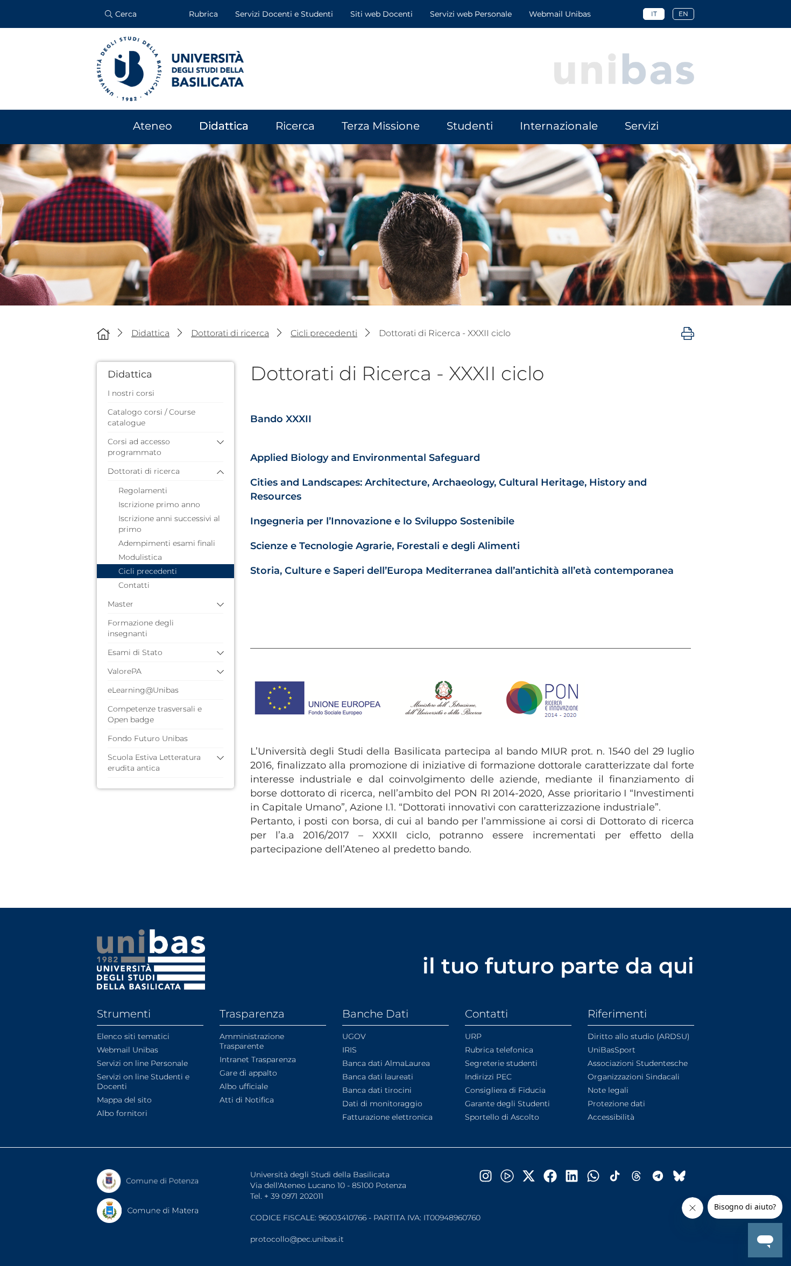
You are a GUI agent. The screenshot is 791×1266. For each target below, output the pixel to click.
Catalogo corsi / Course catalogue (151, 417)
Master (120, 604)
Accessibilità (611, 1117)
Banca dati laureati (377, 1077)
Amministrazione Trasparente (252, 1041)
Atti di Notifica (247, 1100)
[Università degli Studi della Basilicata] (170, 69)
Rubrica (203, 14)
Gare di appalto (248, 1073)
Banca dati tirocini (377, 1090)
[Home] (103, 333)
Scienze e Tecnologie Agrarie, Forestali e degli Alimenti (385, 546)
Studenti (470, 125)
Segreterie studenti (501, 1063)
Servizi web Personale (471, 14)
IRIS (349, 1050)
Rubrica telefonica (499, 1050)
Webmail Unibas (560, 14)
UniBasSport (611, 1050)
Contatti (134, 585)
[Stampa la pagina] (687, 333)
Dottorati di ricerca (144, 471)
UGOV (354, 1036)
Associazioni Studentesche (638, 1063)
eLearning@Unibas (143, 690)
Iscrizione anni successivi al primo (169, 524)
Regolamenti (142, 490)
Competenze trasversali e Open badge (155, 714)
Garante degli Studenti (507, 1103)
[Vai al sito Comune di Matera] (148, 1210)
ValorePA (125, 671)
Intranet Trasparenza (258, 1059)
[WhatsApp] (597, 1176)
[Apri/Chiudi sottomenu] (217, 441)
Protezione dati (616, 1103)
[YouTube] (511, 1176)
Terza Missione (381, 125)
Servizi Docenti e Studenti (284, 14)
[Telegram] (662, 1176)
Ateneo (152, 125)
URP (473, 1036)
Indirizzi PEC (488, 1077)
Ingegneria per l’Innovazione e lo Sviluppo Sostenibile (382, 521)
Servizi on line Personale (142, 1063)
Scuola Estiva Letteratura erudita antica (154, 762)
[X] (532, 1176)
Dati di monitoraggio (382, 1103)
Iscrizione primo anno (159, 504)
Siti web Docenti (381, 14)
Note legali (608, 1090)
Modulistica (140, 557)
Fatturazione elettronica (387, 1117)
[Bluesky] (683, 1176)
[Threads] (640, 1176)
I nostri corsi (131, 393)
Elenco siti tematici (133, 1036)
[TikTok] (619, 1176)
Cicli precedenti (147, 571)
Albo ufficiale (244, 1086)
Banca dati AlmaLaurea (386, 1063)
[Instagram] (489, 1176)
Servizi (642, 125)
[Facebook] (554, 1176)
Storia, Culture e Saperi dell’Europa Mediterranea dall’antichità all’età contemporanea (462, 571)
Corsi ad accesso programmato (139, 447)
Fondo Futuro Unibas (148, 738)
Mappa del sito (124, 1100)
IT (654, 14)
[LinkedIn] (576, 1176)
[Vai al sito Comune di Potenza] (148, 1181)
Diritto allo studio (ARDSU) (639, 1036)
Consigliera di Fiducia (505, 1090)
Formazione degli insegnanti (141, 628)
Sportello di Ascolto (502, 1117)
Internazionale (559, 125)
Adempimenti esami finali (166, 543)
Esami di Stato (135, 652)
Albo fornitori (122, 1113)
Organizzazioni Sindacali (634, 1077)
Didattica (224, 125)
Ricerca (295, 125)
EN (683, 14)
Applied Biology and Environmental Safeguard (365, 458)
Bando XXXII (281, 419)
